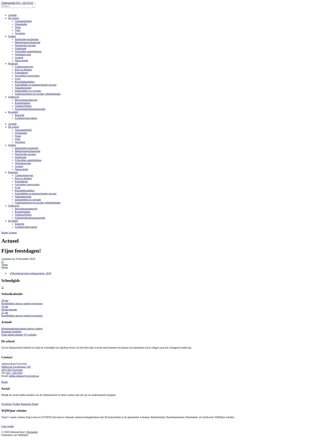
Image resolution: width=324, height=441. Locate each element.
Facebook (6, 404)
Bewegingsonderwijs (26, 208)
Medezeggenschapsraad (27, 151)
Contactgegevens (24, 175)
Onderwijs (13, 205)
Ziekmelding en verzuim (28, 199)
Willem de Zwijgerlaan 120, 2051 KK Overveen (16, 368)
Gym (17, 187)
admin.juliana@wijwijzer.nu (24, 375)
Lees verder (7, 426)
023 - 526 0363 (14, 372)
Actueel (19, 166)
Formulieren (21, 181)
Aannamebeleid (23, 129)
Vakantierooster (23, 196)
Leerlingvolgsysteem (26, 226)
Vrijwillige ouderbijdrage (28, 160)
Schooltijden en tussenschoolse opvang (35, 193)
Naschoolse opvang (25, 154)
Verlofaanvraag (23, 163)
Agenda (12, 123)
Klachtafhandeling (24, 190)
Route (4, 382)
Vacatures (20, 142)
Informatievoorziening (26, 148)
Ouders (12, 145)
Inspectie (19, 223)
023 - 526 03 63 (24, 2)
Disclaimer (32, 432)
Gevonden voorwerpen (27, 184)
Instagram (26, 404)
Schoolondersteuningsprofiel (30, 217)
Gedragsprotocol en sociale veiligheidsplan (37, 202)
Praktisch (13, 172)
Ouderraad (20, 157)
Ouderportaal (8, 2)
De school (13, 126)
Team (18, 136)
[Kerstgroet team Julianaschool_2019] (30, 273)
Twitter (16, 404)
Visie (17, 139)
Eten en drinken (23, 178)
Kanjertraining (22, 211)
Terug (4, 264)
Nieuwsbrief (21, 169)
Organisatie (21, 133)
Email (35, 404)
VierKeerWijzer (23, 214)
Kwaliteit (13, 220)
